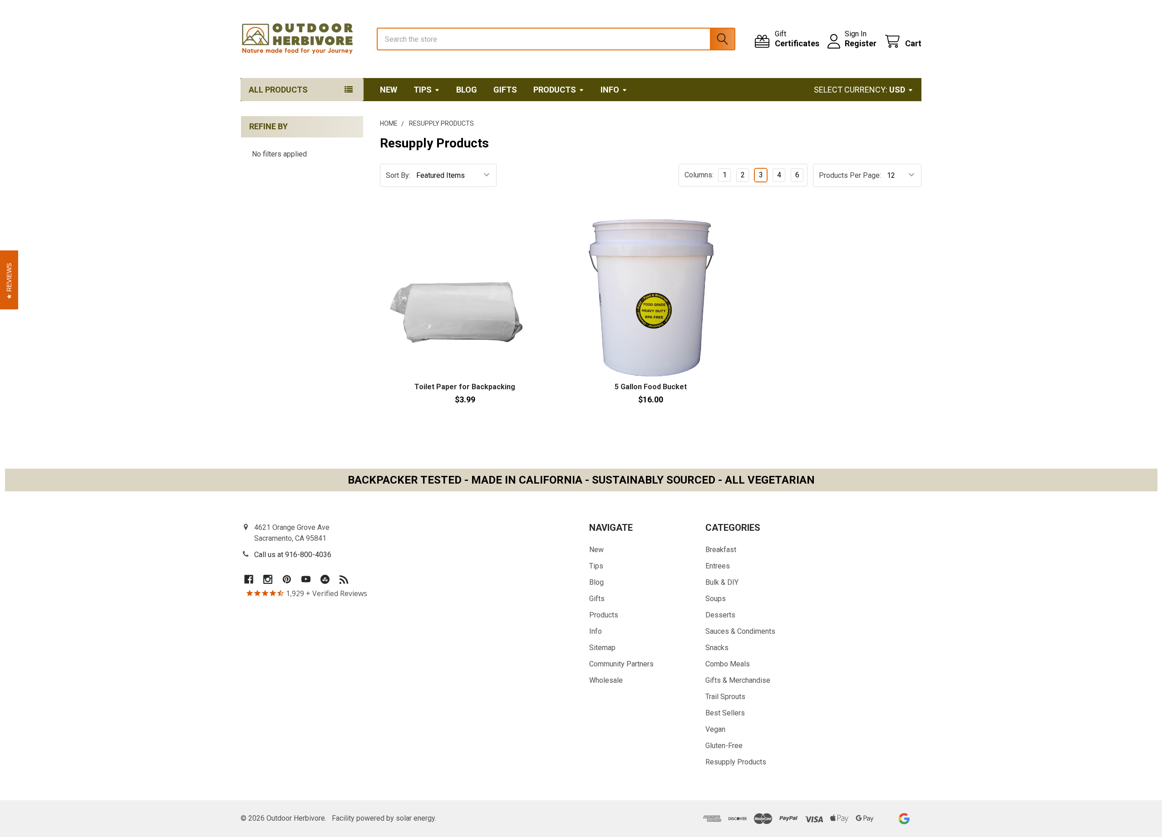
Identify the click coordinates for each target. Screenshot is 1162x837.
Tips (423, 89)
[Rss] (344, 579)
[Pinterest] (287, 579)
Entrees (717, 566)
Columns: (699, 175)
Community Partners (621, 664)
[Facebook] (249, 579)
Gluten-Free (724, 745)
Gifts (505, 89)
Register (860, 43)
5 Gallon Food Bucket (651, 386)
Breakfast (720, 549)
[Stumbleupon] (325, 579)
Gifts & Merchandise (737, 680)
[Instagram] (268, 579)
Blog (466, 89)
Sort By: (398, 175)
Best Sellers (725, 713)
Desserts (720, 615)
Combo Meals (727, 664)
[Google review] (904, 818)
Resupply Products (735, 762)
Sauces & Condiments (740, 631)
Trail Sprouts (725, 696)
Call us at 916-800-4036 (292, 554)
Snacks (717, 647)
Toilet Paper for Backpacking (464, 386)
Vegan (715, 729)
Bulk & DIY (722, 582)
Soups (715, 598)
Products (554, 89)
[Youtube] (306, 579)
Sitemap (602, 647)
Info (610, 89)
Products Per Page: (850, 175)
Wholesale (606, 680)
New (388, 89)
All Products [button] (278, 89)
